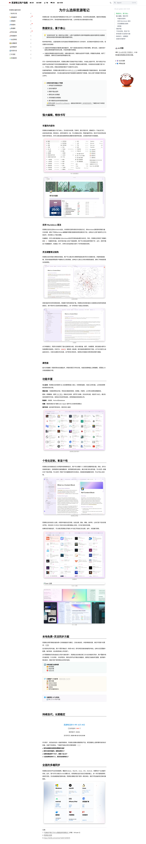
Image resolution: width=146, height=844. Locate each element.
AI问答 (61, 2)
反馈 (53, 2)
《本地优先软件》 (87, 103)
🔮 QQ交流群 (121, 61)
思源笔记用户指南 (19, 2)
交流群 (39, 2)
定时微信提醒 (53, 685)
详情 (47, 645)
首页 (32, 2)
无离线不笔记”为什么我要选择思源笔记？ (56, 832)
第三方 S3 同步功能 (54, 699)
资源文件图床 (53, 683)
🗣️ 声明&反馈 (121, 63)
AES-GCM (74, 70)
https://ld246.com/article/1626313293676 (57, 838)
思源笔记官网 (48, 835)
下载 (47, 2)
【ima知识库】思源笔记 (125, 52)
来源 (79, 745)
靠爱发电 (51, 671)
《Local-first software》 (62, 103)
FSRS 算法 (59, 394)
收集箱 (51, 687)
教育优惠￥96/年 (65, 679)
